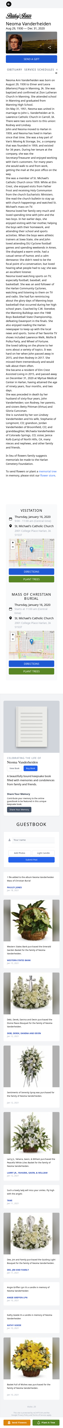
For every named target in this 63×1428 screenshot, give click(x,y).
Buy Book (30, 768)
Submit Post (31, 859)
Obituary (14, 69)
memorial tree (48, 471)
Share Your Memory (19, 809)
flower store (47, 475)
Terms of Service (39, 1415)
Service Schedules (39, 69)
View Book (14, 768)
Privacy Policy (23, 1415)
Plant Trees (31, 579)
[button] (31, 550)
